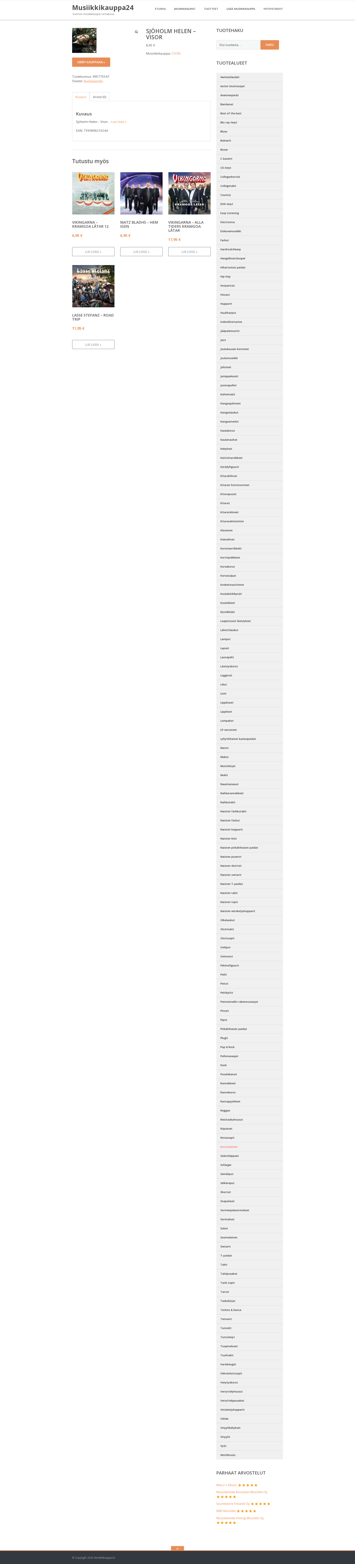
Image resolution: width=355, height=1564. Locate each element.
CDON (176, 53)
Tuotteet (211, 9)
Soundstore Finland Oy (233, 1503)
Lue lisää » (118, 122)
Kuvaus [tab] (80, 97)
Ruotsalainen (93, 81)
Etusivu (160, 9)
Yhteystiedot (273, 9)
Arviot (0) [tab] (99, 97)
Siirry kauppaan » (91, 62)
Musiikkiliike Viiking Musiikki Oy (240, 1518)
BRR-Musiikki (226, 1511)
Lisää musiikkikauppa (240, 9)
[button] (137, 32)
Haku (270, 45)
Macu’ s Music (226, 1485)
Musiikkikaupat (185, 9)
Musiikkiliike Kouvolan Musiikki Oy (242, 1492)
